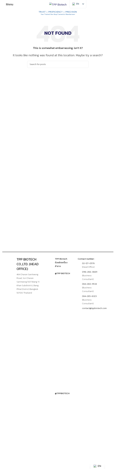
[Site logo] (58, 4)
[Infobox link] (58, 262)
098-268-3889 (89, 271)
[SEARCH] (85, 64)
